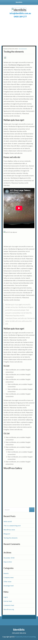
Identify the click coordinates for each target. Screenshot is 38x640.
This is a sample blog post (12, 525)
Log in (6, 597)
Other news (7, 581)
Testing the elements (11, 538)
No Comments (23, 48)
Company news (9, 577)
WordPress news (9, 530)
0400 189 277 (20, 16)
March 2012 (8, 562)
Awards (6, 573)
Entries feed (8, 601)
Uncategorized (8, 586)
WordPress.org (9, 609)
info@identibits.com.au (20, 13)
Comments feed (9, 605)
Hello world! (8, 521)
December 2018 (9, 558)
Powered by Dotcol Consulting (25, 637)
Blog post (7, 534)
